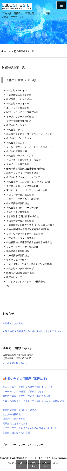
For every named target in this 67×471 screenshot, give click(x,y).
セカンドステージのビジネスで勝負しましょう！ (28, 386)
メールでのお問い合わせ (15, 362)
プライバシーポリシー (13, 444)
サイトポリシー (35, 444)
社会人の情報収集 (12, 414)
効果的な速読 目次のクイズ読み (20, 409)
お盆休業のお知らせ (13, 323)
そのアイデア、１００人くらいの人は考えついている (30, 428)
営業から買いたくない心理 (16, 432)
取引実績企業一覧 (25, 51)
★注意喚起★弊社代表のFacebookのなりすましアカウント (33, 331)
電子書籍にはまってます (15, 423)
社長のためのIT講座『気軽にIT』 (26, 378)
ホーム (7, 51)
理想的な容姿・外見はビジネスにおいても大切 (26, 396)
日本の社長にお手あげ (14, 418)
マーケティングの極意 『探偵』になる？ (24, 391)
